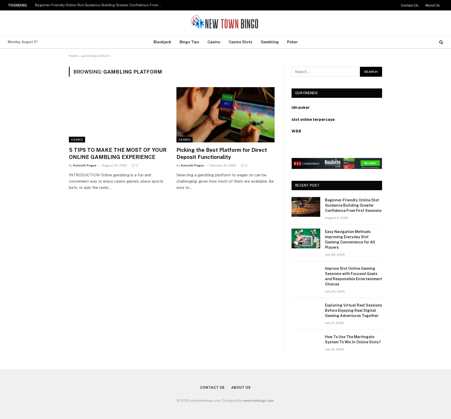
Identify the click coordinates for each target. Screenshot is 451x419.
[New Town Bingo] (225, 22)
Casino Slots (240, 42)
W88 (296, 131)
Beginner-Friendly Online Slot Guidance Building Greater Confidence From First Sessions (353, 205)
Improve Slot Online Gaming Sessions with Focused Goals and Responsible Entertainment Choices (353, 276)
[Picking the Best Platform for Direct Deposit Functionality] (225, 114)
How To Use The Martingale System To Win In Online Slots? (353, 339)
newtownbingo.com (258, 401)
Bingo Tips (189, 42)
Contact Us (409, 5)
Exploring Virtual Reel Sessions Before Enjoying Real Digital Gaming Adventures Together (353, 310)
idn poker (301, 107)
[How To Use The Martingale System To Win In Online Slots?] (306, 344)
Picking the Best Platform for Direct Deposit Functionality (221, 153)
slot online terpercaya (313, 119)
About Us (432, 5)
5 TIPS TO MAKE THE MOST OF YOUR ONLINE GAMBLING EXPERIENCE (118, 153)
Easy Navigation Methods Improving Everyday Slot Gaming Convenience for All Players (100, 5)
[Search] (440, 42)
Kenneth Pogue (84, 165)
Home (73, 56)
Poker (292, 42)
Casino (213, 42)
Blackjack (162, 42)
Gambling (270, 42)
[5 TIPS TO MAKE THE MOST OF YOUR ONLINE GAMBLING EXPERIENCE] (118, 114)
